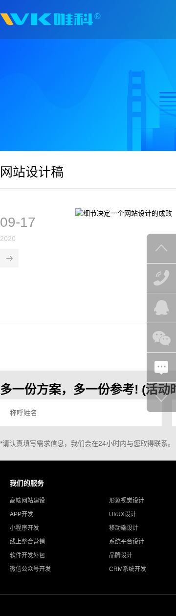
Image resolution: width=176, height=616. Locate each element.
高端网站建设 (27, 500)
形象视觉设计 (126, 500)
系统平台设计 (126, 541)
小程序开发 (24, 528)
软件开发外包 (27, 555)
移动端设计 (123, 528)
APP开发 (21, 514)
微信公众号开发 (30, 569)
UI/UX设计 (122, 514)
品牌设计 (120, 555)
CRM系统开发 (127, 569)
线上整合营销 (27, 541)
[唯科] (50, 19)
